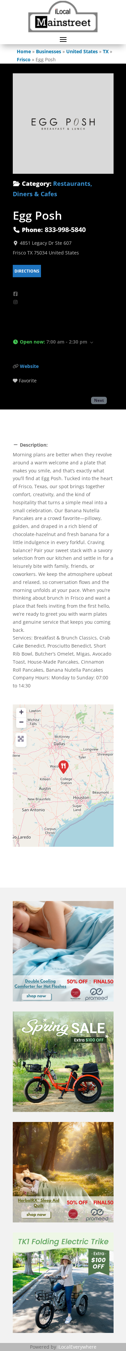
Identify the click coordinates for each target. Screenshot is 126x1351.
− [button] (21, 722)
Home (24, 51)
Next (99, 400)
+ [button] (21, 712)
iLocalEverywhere (76, 1347)
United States (82, 51)
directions (26, 271)
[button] (63, 343)
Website (29, 366)
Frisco (24, 59)
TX (106, 51)
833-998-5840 (65, 229)
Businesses (48, 51)
